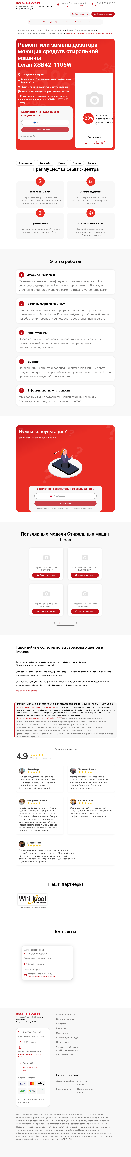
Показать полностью (26, 690)
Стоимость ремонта (65, 1014)
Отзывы (99, 22)
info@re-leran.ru (36, 964)
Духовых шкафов (65, 1081)
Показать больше (65, 623)
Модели (61, 163)
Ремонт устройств (51, 22)
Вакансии (79, 22)
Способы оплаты (64, 1054)
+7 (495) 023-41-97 (105, 3)
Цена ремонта (67, 22)
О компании (33, 22)
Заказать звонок (104, 14)
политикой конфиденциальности (84, 508)
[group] (32, 901)
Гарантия (77, 163)
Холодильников (64, 1089)
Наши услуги (62, 1042)
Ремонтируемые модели (68, 1037)
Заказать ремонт (47, 575)
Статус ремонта (81, 14)
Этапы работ (45, 163)
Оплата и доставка (65, 1019)
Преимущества (25, 163)
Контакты (89, 22)
